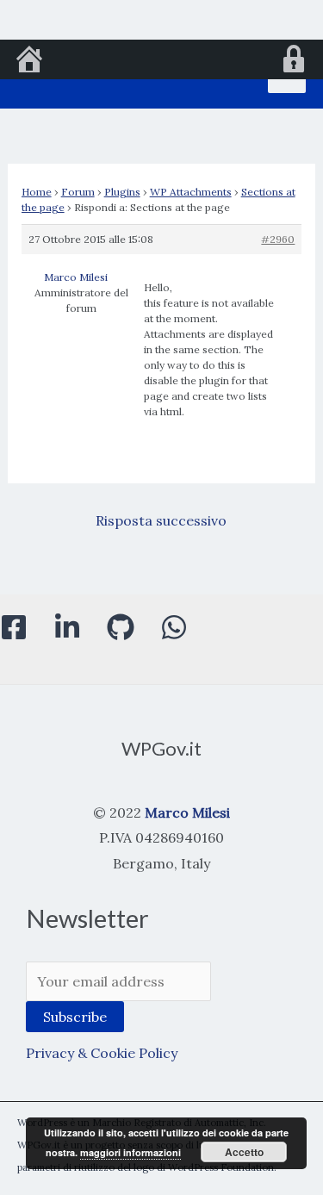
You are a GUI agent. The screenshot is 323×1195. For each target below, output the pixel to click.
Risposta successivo (161, 520)
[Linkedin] (67, 627)
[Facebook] (14, 627)
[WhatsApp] (174, 627)
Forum (78, 191)
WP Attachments (191, 191)
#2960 (278, 239)
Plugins (122, 191)
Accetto (244, 1152)
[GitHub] (120, 627)
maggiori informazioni (130, 1152)
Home (37, 191)
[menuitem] (29, 61)
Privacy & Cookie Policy (101, 1052)
